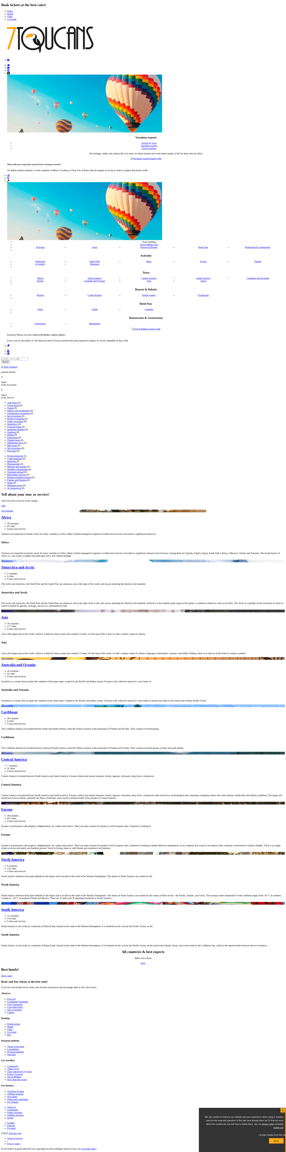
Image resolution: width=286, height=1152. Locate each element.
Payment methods (15, 1052)
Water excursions (15, 421)
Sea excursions (14, 416)
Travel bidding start (149, 244)
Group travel (13, 405)
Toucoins (11, 1054)
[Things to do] (8, 70)
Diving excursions (16, 418)
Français (11, 1125)
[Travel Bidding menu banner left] (84, 239)
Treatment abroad (15, 472)
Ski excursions (14, 448)
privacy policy (268, 1124)
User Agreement (14, 1004)
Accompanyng (14, 488)
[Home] (8, 65)
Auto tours (12, 402)
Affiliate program (15, 1094)
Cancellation (13, 1049)
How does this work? (17, 1079)
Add (3, 506)
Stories (10, 1118)
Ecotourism (12, 437)
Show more (6, 976)
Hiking (10, 435)
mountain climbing (16, 429)
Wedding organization (17, 469)
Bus (9, 1035)
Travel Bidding (14, 1077)
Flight (10, 11)
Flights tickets (13, 1024)
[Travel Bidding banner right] (146, 329)
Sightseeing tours (15, 443)
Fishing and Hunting (17, 480)
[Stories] (8, 345)
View (143, 963)
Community (12, 1066)
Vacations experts (149, 146)
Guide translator (15, 458)
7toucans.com (14, 1133)
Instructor (12, 461)
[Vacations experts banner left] (84, 131)
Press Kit (11, 999)
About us (11, 1107)
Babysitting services (17, 474)
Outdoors (12, 432)
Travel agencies (149, 148)
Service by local (149, 143)
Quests (10, 408)
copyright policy (89, 1149)
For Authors (12, 1102)
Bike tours (12, 445)
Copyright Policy (15, 1007)
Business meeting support (19, 477)
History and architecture (18, 410)
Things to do (13, 1069)
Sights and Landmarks (17, 1099)
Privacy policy (14, 1143)
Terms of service (15, 1138)
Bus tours (12, 451)
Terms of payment (15, 1046)
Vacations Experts (15, 1091)
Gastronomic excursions (18, 413)
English (10, 1123)
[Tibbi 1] (9, 367)
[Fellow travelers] (8, 178)
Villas (10, 16)
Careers (10, 1012)
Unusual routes (14, 427)
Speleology (12, 424)
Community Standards (17, 1001)
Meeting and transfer (17, 466)
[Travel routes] (8, 175)
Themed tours (14, 440)
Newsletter (12, 1096)
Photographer (13, 464)
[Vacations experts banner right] (146, 158)
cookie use (278, 1127)
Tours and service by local (19, 1071)
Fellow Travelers (15, 1074)
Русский (11, 1128)
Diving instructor (15, 456)
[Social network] (8, 68)
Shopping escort (15, 485)
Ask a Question (14, 1010)
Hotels (10, 14)
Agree (276, 1141)
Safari (10, 482)
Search (5, 362)
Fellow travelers (14, 1112)
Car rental (11, 19)
